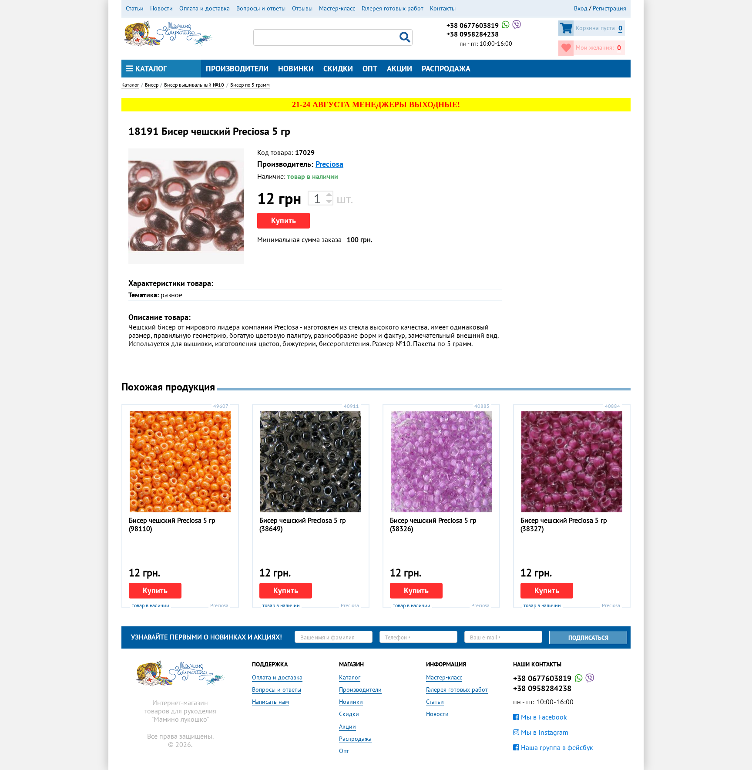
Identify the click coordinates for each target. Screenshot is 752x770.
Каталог (150, 69)
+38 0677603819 (473, 25)
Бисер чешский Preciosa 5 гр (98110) (172, 524)
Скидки (338, 69)
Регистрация (609, 8)
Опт (370, 69)
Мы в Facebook (543, 717)
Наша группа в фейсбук (556, 747)
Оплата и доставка (204, 8)
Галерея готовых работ (392, 8)
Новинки (296, 69)
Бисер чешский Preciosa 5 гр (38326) (433, 524)
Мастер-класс (337, 8)
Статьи (135, 8)
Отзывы (302, 8)
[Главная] (168, 32)
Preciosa (329, 164)
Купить (283, 220)
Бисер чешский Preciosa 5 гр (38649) (302, 524)
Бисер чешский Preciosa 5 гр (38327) (563, 524)
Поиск (406, 37)
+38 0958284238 (472, 34)
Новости (161, 8)
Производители (237, 69)
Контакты (443, 8)
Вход (581, 8)
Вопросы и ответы (260, 8)
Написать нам (270, 702)
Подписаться (588, 638)
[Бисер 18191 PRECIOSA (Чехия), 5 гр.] (186, 206)
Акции (399, 69)
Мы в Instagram (543, 732)
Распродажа (446, 69)
